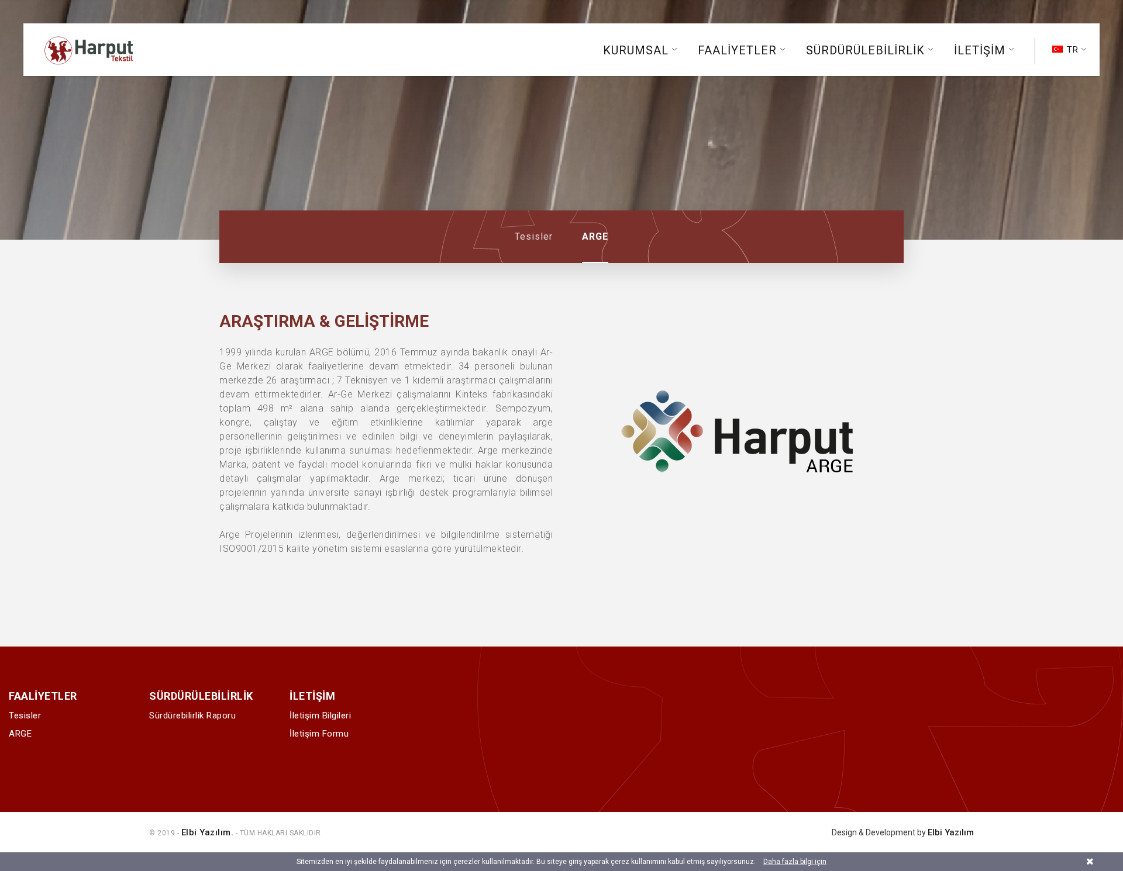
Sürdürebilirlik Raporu (192, 715)
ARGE (595, 236)
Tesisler (534, 236)
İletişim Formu (319, 733)
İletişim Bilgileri (320, 715)
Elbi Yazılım (951, 832)
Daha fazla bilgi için (794, 862)
